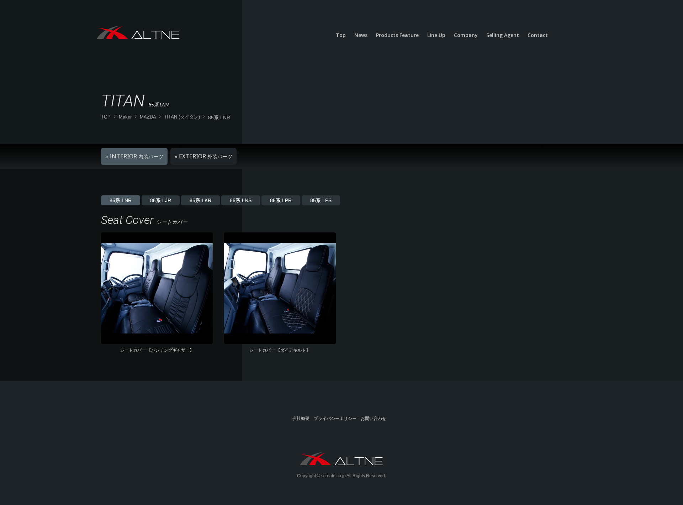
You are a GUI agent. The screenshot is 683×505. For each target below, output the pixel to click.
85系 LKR (200, 200)
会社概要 (300, 418)
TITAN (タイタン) (182, 117)
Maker (125, 117)
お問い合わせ (373, 418)
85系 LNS (241, 200)
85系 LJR (160, 200)
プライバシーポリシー (335, 418)
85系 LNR (121, 200)
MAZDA (148, 117)
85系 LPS (321, 200)
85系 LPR (281, 200)
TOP (106, 117)
